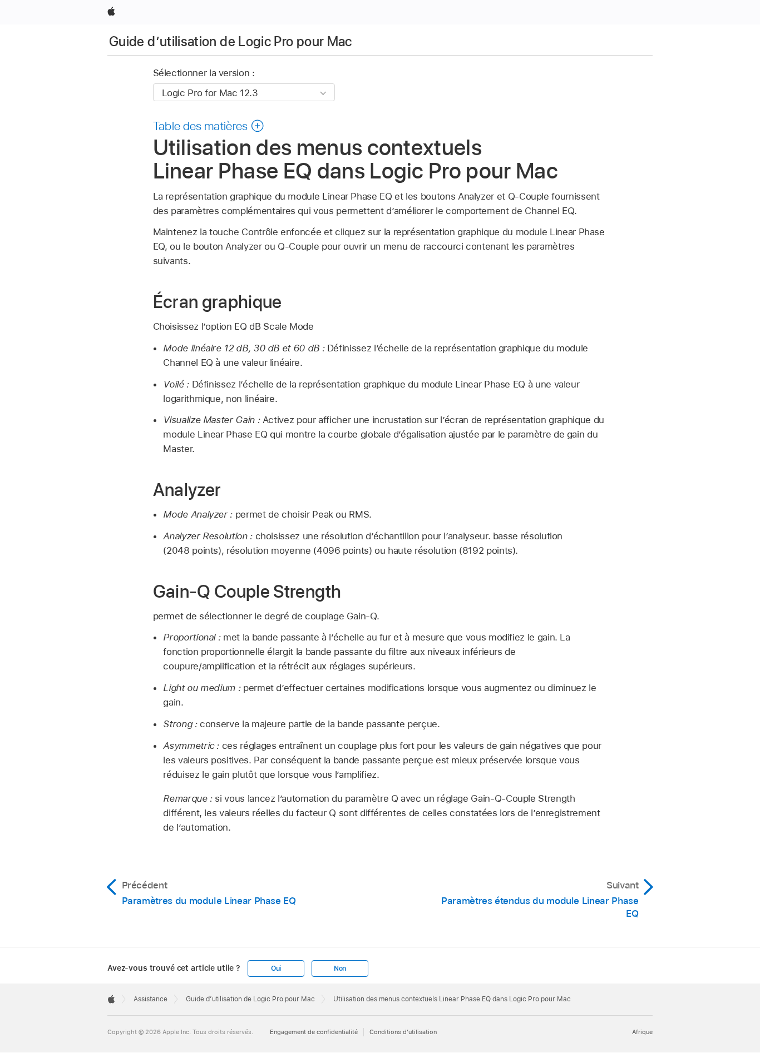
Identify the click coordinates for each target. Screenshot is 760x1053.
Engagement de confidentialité (314, 1032)
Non (340, 968)
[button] (209, 125)
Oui (276, 968)
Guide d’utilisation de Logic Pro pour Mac (230, 41)
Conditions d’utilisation (403, 1032)
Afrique (642, 1032)
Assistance (150, 999)
